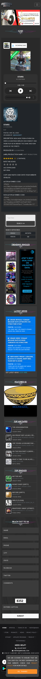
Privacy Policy (31, 632)
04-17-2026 (18, 364)
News (22, 632)
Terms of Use (22, 628)
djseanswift (17, 135)
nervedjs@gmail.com (21, 651)
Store (6, 632)
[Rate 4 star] (13, 164)
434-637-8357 (21, 648)
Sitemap (8, 637)
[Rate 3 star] (10, 164)
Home (4, 628)
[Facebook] (4, 662)
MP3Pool (12, 628)
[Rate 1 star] (4, 164)
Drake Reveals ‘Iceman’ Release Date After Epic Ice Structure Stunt (19, 322)
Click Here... (23, 372)
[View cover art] (6, 45)
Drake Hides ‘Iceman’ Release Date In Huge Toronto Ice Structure (18, 340)
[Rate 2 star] (7, 164)
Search (20, 223)
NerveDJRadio (34, 628)
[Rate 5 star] (16, 164)
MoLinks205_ (20, 407)
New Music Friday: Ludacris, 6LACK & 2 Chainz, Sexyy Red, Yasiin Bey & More (20, 359)
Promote (14, 632)
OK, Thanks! (22, 671)
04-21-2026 (18, 346)
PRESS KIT (31, 637)
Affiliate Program (19, 637)
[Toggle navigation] (37, 5)
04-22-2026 (18, 327)
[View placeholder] (10, 114)
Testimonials (20, 641)
